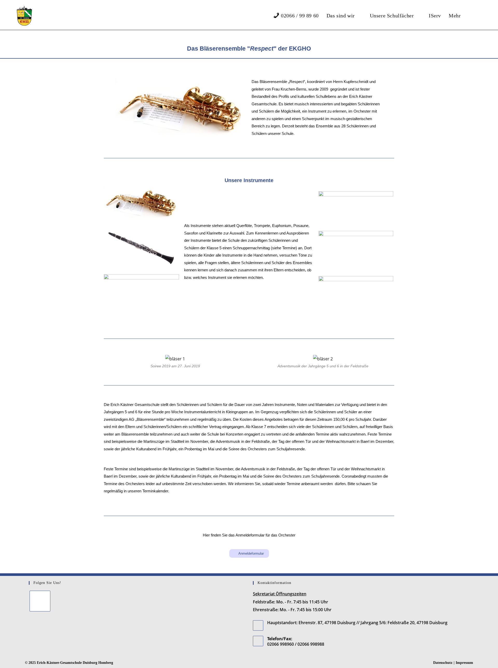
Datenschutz (442, 663)
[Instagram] (40, 601)
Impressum (464, 663)
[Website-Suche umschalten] (478, 15)
